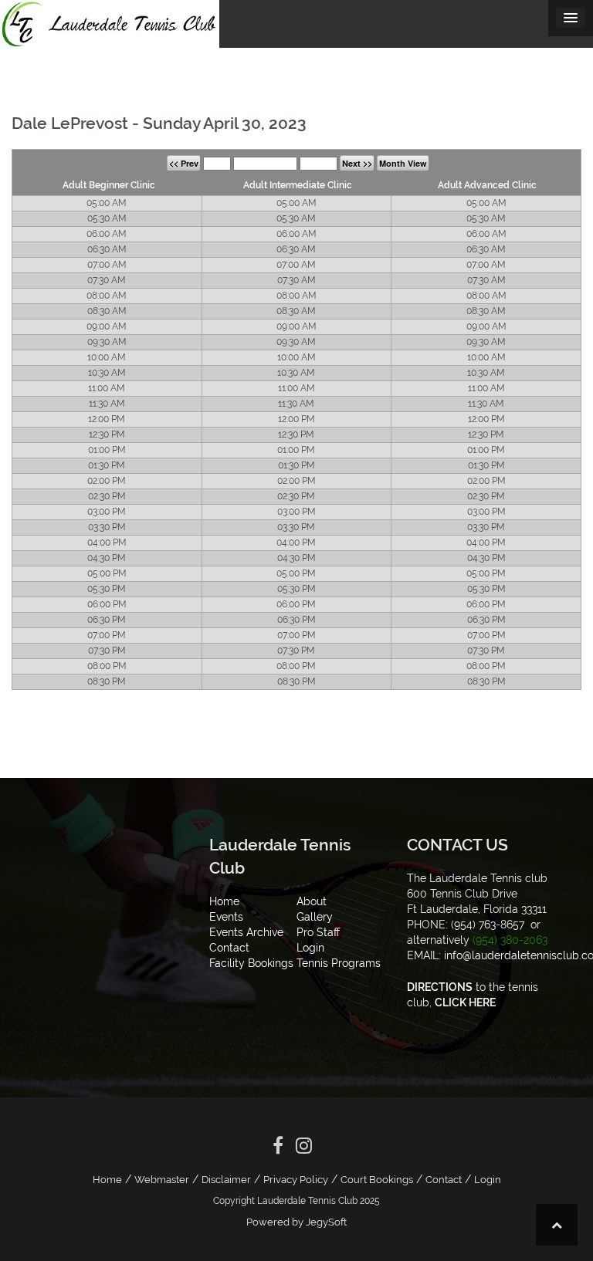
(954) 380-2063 (510, 940)
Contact (443, 1179)
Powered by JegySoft (296, 1222)
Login (487, 1179)
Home (107, 1179)
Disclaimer (226, 1179)
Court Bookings (377, 1179)
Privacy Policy (295, 1179)
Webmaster (161, 1179)
